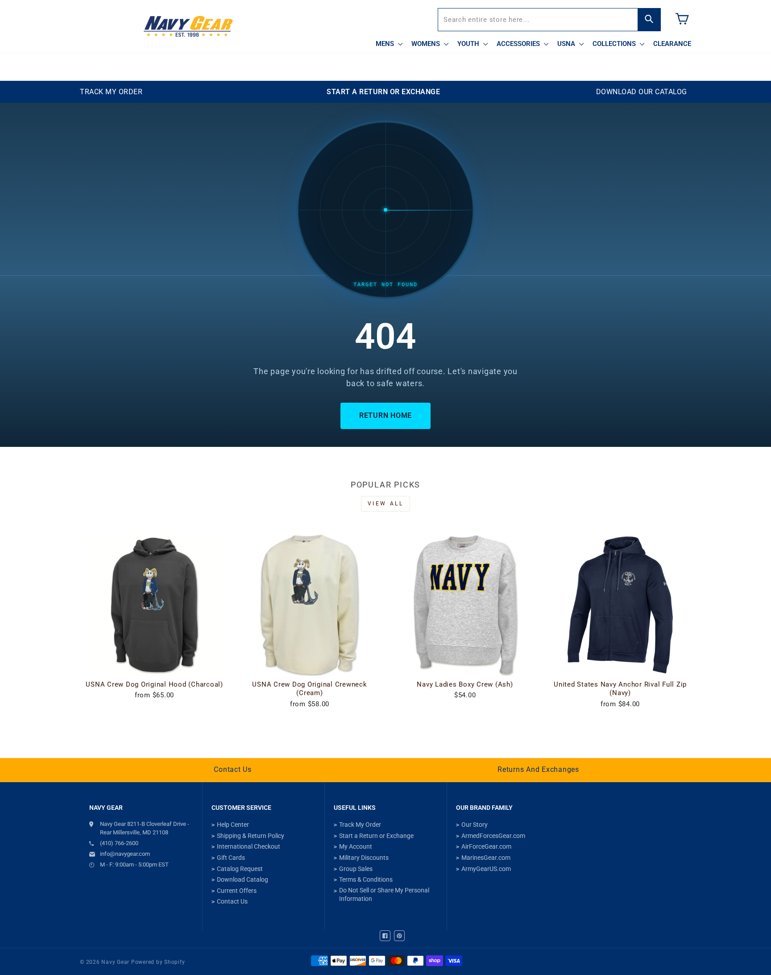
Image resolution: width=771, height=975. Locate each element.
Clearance (672, 44)
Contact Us (233, 769)
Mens (386, 44)
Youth (469, 44)
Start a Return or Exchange (376, 835)
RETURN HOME (385, 415)
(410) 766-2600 (119, 843)
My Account (355, 846)
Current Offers (237, 890)
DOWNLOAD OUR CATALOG (641, 92)
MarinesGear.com (485, 857)
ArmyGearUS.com (486, 868)
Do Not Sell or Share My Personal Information (384, 895)
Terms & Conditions (366, 879)
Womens (426, 44)
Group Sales (356, 868)
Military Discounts (364, 857)
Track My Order (360, 824)
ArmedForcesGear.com (493, 835)
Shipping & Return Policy (250, 835)
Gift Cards (231, 857)
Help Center (233, 824)
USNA (567, 44)
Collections (615, 44)
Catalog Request (240, 868)
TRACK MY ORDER (111, 92)
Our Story (474, 824)
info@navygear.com (125, 853)
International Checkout (248, 846)
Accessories (519, 44)
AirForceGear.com (486, 846)
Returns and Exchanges (538, 769)
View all (386, 503)
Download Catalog (242, 879)
